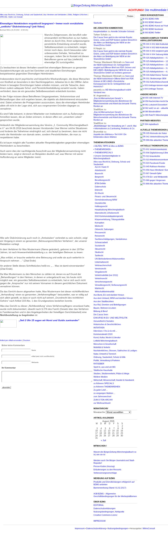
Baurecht (99, 174)
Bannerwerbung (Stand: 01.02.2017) (110, 488)
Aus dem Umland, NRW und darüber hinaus (113, 298)
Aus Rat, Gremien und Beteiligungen (110, 305)
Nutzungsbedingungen (118, 528)
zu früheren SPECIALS (104, 383)
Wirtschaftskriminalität (104, 292)
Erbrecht (98, 190)
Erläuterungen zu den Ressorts (107, 470)
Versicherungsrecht (103, 282)
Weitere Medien (101, 377)
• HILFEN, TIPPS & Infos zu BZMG (109, 146)
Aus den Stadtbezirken (104, 301)
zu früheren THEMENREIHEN (107, 387)
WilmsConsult (149, 528)
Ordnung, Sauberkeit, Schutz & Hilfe (110, 357)
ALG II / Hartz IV (102, 167)
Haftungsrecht (101, 206)
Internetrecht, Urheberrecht (107, 213)
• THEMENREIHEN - (103, 149)
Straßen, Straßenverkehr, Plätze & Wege (111, 374)
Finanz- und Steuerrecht (105, 197)
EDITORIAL (99, 505)
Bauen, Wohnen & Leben (105, 308)
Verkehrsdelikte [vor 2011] (106, 275)
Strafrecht (99, 252)
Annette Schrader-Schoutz (122, 31)
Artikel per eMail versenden (11, 340)
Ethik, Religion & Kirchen (77, 15)
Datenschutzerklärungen (105, 508)
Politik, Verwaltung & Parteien (107, 360)
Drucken (26, 340)
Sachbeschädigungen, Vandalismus (111, 239)
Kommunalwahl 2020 (103, 334)
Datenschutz (100, 187)
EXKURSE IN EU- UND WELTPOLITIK (110, 318)
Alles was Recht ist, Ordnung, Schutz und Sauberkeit (21, 15)
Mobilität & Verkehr (102, 347)
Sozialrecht (100, 246)
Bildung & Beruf (100, 311)
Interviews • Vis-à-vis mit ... (105, 331)
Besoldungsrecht (102, 180)
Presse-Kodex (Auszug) (104, 466)
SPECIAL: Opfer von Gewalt (11, 17)
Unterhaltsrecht (101, 262)
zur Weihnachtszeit (102, 403)
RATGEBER (99, 364)
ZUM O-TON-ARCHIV (103, 400)
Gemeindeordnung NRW (106, 200)
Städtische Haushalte (103, 370)
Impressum (80, 528)
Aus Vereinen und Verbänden (54, 15)
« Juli (103, 440)
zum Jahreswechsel (102, 397)
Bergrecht (99, 177)
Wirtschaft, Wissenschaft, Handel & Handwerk (114, 380)
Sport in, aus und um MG (105, 367)
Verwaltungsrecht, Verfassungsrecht (111, 285)
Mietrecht (99, 226)
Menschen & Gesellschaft (105, 344)
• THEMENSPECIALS (103, 153)
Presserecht (100, 233)
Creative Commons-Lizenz (105, 515)
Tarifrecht (99, 256)
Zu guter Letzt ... (101, 390)
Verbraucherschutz (103, 265)
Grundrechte (100, 203)
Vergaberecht (101, 272)
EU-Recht (99, 193)
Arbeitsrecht (100, 170)
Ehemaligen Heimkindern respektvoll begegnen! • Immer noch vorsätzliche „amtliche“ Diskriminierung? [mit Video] (41, 25)
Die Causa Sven (101, 315)
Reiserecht (100, 236)
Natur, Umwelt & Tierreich (105, 354)
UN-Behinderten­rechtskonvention (110, 259)
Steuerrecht (100, 249)
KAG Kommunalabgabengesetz (109, 216)
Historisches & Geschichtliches (107, 324)
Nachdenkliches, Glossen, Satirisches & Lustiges (115, 351)
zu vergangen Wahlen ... (104, 393)
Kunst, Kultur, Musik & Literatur (107, 337)
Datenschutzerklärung (96, 528)
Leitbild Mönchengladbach (105, 341)
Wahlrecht (99, 288)
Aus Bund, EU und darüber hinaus (109, 295)
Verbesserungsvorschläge (105, 473)
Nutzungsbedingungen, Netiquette (109, 512)
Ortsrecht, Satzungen (104, 229)
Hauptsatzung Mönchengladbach (110, 210)
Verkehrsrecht (101, 278)
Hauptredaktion (100, 31)
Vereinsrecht (100, 269)
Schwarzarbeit (101, 242)
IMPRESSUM (99, 521)
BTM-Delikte (100, 183)
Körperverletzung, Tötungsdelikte (109, 219)
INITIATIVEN (99, 328)
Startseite (98, 23)
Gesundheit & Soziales (104, 321)
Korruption (99, 223)
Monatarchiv (99, 412)
